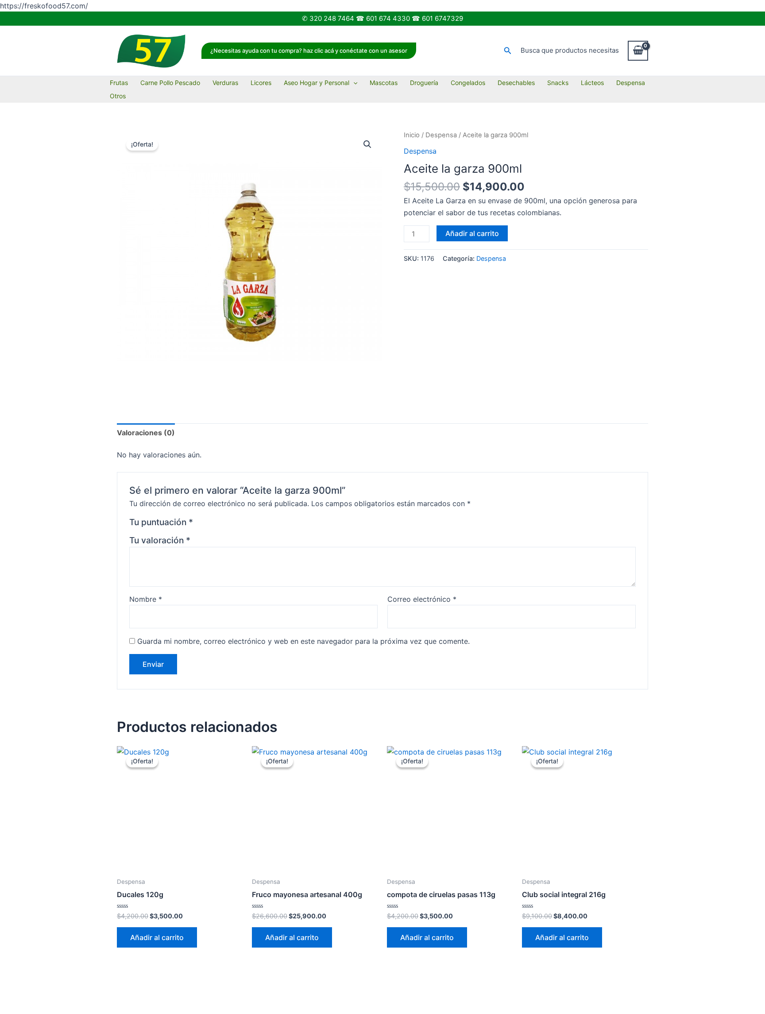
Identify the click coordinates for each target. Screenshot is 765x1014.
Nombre (145, 599)
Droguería (424, 82)
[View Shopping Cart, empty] (638, 50)
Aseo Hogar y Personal (316, 82)
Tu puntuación (161, 522)
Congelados (468, 82)
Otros (118, 96)
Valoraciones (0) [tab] (146, 432)
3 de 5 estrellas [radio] (223, 524)
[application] (353, 82)
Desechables (516, 82)
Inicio (412, 135)
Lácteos (592, 82)
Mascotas (384, 82)
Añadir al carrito (472, 233)
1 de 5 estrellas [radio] (201, 524)
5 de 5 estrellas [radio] (244, 524)
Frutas (119, 82)
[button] (308, 51)
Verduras (225, 82)
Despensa (630, 82)
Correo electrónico (421, 599)
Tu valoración (159, 540)
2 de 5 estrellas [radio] (212, 524)
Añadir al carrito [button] (157, 937)
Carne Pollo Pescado (170, 82)
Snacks (557, 82)
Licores (261, 82)
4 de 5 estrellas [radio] (233, 524)
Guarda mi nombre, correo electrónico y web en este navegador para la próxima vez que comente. (303, 641)
